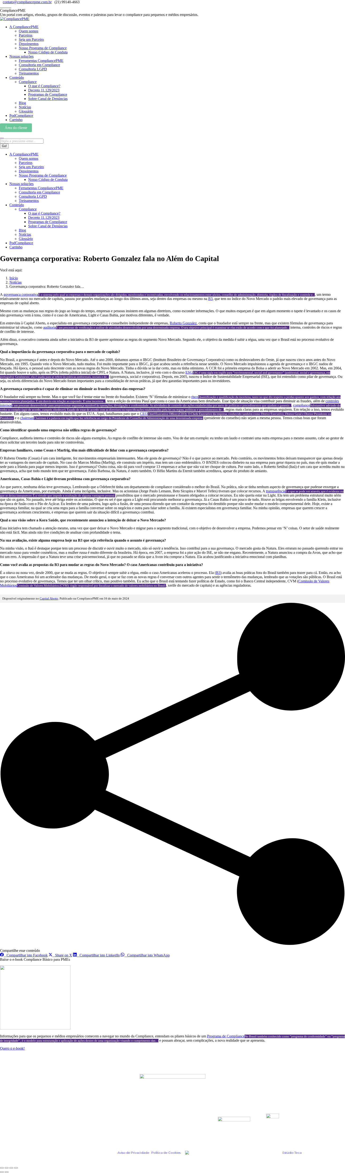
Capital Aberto (49, 598)
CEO (144, 414)
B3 (210, 299)
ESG (189, 372)
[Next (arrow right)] (6, 1172)
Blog (60, 1129)
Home (62, 1116)
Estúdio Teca (292, 1152)
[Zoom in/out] (16, 1168)
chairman (27, 418)
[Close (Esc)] (2, 1168)
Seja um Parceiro (154, 1129)
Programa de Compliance (226, 1036)
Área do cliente (16, 128)
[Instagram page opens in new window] (1, 6)
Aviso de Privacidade (133, 1152)
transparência (275, 491)
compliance (301, 405)
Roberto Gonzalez (183, 323)
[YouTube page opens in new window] (9, 6)
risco (194, 397)
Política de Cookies (165, 1152)
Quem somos (150, 1116)
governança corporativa (21, 294)
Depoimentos (69, 1122)
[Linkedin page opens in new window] (4, 6)
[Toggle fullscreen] (11, 1168)
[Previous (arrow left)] (2, 1172)
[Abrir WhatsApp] (333, 1161)
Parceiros (147, 1122)
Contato (146, 1135)
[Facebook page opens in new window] (7, 6)
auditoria (49, 327)
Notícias (64, 1135)
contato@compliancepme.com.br (27, 2)
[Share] (6, 1168)
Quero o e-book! (12, 1048)
